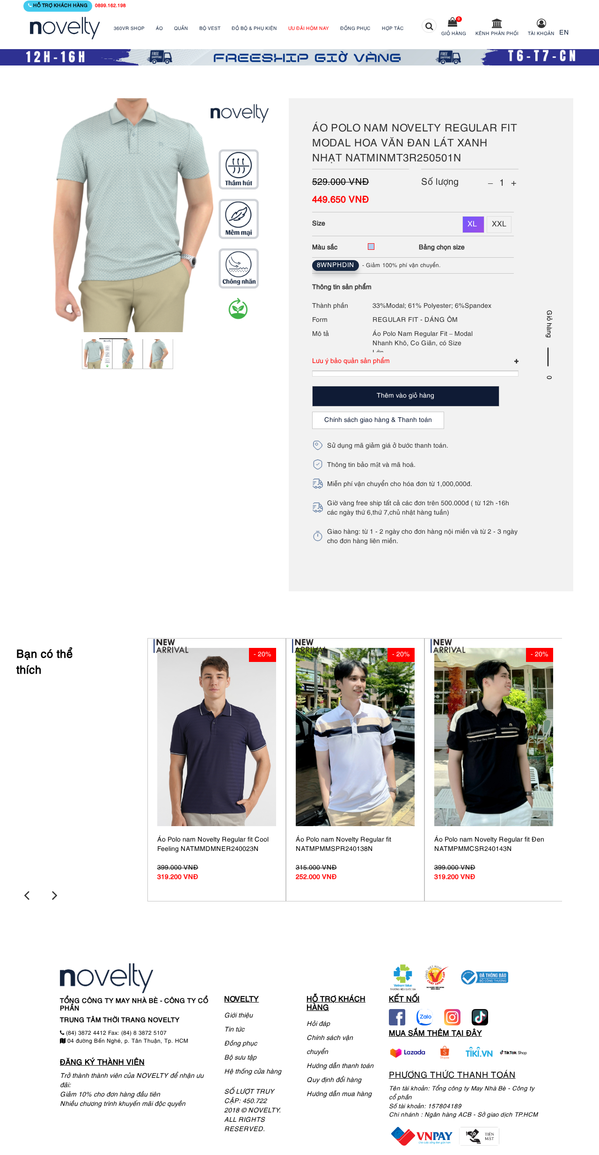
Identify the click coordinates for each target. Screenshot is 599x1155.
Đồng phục (240, 1044)
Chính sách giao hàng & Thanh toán (378, 420)
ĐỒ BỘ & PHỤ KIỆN (254, 29)
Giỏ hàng (453, 34)
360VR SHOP (129, 29)
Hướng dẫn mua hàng (339, 1094)
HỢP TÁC (393, 29)
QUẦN (181, 29)
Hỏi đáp (318, 1024)
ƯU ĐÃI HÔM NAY (308, 29)
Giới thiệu (238, 1016)
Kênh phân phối (497, 34)
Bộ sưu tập (240, 1058)
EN (564, 33)
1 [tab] (113, 338)
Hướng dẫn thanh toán (340, 1066)
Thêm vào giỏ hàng (405, 396)
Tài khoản (541, 34)
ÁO (159, 29)
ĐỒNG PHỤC (355, 29)
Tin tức (234, 1030)
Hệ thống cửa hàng (252, 1072)
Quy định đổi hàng (334, 1080)
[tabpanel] (97, 367)
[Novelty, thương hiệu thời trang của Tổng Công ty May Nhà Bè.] (65, 28)
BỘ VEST (209, 29)
